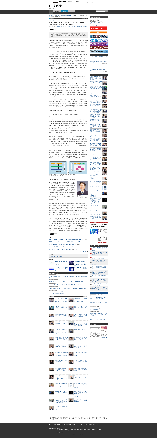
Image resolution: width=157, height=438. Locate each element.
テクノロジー (64, 11)
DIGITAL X (96, 430)
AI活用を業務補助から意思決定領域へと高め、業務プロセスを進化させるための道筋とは (80, 338)
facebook (51, 8)
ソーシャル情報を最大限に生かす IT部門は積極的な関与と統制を (61, 244)
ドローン (88, 2)
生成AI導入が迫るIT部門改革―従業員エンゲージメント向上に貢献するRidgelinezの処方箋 (80, 400)
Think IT (71, 429)
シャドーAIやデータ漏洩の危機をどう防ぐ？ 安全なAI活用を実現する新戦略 (80, 354)
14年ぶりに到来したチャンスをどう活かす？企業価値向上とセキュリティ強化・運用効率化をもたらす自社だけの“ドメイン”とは (95, 208)
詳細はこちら (103, 337)
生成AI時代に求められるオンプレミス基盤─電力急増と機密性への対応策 (61, 408)
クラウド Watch (91, 429)
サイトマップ (97, 424)
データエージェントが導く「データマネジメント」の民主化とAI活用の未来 (80, 307)
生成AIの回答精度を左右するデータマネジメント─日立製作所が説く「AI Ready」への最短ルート (61, 369)
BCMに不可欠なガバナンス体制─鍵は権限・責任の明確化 (60, 249)
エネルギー (84, 2)
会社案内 (74, 424)
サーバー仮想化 (56, 256)
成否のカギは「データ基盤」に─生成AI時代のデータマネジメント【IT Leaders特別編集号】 (67, 281)
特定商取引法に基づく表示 (89, 424)
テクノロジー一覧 (59, 15)
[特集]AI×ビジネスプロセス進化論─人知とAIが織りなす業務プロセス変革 (98, 226)
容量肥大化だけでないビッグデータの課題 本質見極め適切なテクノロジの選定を (65, 241)
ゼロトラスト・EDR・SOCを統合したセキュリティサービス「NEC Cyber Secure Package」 (61, 269)
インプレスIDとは (94, 25)
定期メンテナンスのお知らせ (95, 65)
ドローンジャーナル (102, 430)
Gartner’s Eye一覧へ (83, 251)
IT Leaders (55, 6)
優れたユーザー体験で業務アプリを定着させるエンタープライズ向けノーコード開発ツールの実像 (61, 385)
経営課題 (57, 11)
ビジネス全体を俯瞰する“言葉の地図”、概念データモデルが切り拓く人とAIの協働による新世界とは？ (61, 354)
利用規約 (58, 424)
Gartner (52, 256)
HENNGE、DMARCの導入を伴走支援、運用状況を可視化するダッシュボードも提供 (61, 263)
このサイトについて (52, 424)
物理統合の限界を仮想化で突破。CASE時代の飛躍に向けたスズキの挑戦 (80, 369)
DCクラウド (70, 1)
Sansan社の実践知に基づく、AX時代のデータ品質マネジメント (95, 96)
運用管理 (64, 15)
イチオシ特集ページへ (102, 242)
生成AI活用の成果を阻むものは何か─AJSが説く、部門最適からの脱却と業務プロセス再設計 (61, 307)
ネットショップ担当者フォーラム (62, 430)
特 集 (71, 11)
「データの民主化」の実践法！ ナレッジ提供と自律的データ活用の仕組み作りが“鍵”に (80, 346)
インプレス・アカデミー (61, 432)
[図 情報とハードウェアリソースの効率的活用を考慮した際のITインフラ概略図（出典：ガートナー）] (68, 173)
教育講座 (92, 2)
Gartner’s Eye (69, 15)
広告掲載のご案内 (69, 424)
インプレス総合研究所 (84, 429)
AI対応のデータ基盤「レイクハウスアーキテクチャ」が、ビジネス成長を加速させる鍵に (80, 315)
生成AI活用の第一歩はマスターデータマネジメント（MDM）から (95, 120)
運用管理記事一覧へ (84, 18)
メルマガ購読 (63, 424)
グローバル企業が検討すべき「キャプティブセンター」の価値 (61, 246)
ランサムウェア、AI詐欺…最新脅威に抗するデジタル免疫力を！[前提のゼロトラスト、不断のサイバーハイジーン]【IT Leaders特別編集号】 (68, 292)
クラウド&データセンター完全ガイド (63, 429)
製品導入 (77, 1)
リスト (56, 29)
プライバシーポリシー (80, 424)
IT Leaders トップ (52, 15)
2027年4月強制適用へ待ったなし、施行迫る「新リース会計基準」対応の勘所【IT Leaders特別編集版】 (68, 277)
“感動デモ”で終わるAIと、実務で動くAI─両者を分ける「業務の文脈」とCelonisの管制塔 (80, 300)
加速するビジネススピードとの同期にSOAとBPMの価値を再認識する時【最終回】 (65, 239)
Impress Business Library (94, 22)
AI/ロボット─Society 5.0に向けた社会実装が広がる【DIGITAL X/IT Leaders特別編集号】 (66, 284)
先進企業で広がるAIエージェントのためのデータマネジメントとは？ (80, 377)
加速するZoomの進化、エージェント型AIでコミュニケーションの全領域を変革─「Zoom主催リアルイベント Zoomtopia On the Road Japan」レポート (80, 394)
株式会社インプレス (60, 428)
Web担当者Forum (76, 429)
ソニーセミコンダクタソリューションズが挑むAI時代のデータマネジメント (80, 361)
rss (53, 8)
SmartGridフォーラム (97, 429)
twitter (50, 8)
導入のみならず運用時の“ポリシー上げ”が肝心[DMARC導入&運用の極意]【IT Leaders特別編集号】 (68, 288)
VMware (61, 256)
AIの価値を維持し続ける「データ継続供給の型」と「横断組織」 (95, 135)
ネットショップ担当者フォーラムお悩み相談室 (76, 430)
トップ (51, 12)
